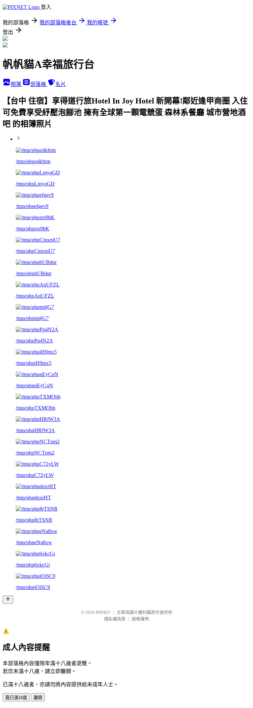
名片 (60, 84)
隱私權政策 (115, 618)
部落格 (38, 84)
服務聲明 (140, 618)
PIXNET (103, 612)
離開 (38, 697)
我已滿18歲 (16, 697)
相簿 (16, 84)
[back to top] (8, 600)
